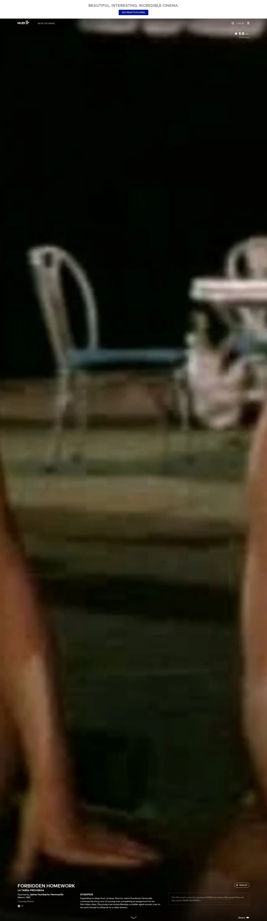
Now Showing (46, 23)
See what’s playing (133, 12)
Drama (30, 901)
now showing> (192, 900)
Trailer (243, 885)
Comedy (22, 901)
